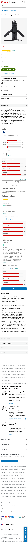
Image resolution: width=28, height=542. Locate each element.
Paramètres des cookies (7, 511)
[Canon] (4, 2)
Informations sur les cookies (8, 508)
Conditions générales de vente (9, 502)
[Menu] (26, 2)
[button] (25, 534)
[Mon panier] (22, 2)
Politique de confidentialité (8, 505)
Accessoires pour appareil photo (9, 10)
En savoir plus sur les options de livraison (16, 402)
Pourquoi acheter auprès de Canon (16, 433)
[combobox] (14, 6)
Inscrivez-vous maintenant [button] (9, 460)
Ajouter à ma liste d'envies (8, 73)
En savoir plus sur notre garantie (15, 419)
